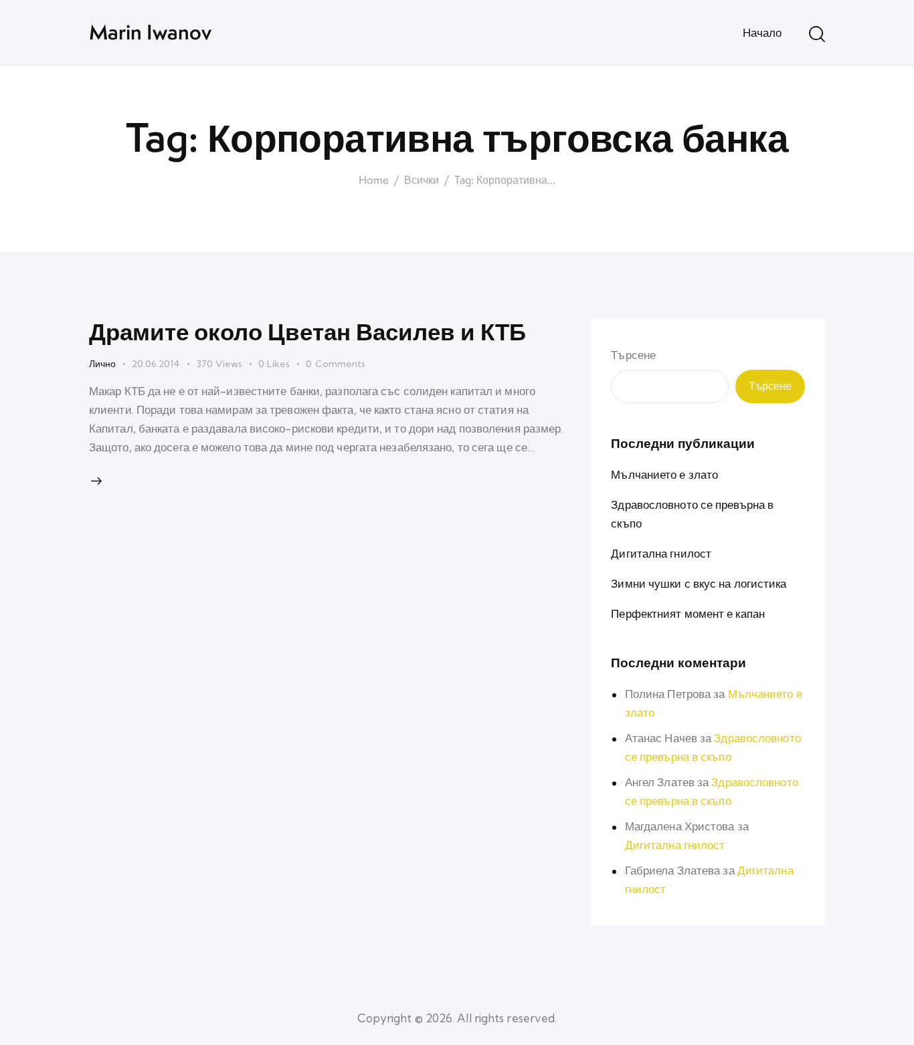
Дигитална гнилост (661, 553)
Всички (421, 180)
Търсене (633, 355)
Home (374, 180)
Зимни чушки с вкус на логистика (698, 583)
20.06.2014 (156, 364)
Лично (102, 364)
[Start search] (817, 34)
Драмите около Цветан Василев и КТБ (307, 331)
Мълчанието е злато (664, 474)
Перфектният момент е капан (688, 613)
